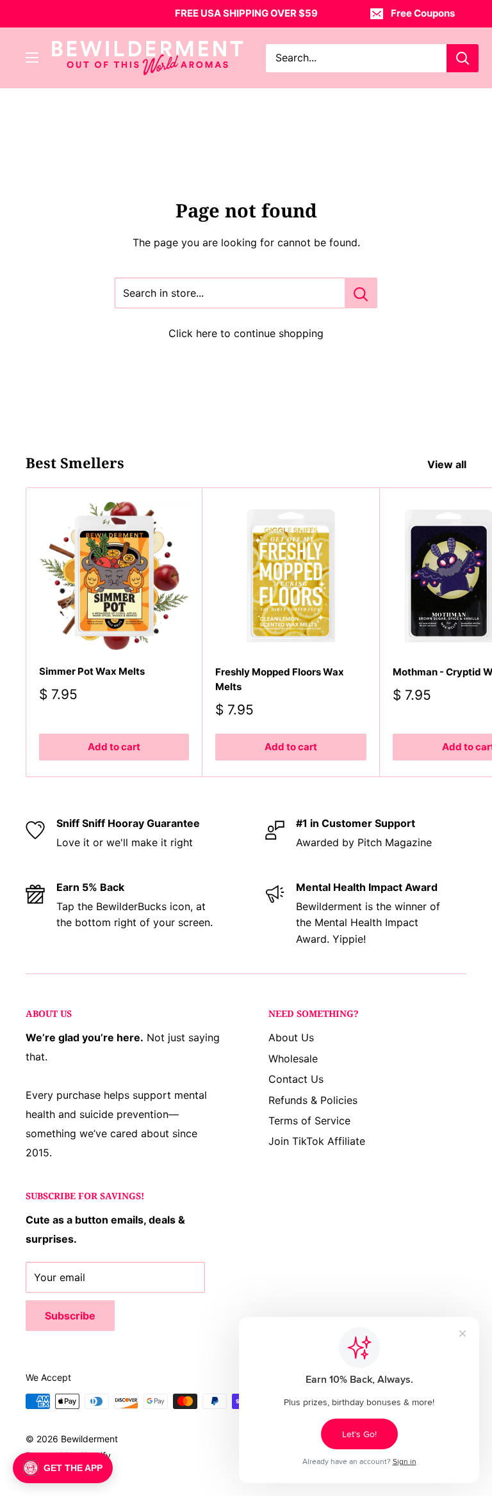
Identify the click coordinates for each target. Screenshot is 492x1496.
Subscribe (70, 1315)
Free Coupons (423, 13)
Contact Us (296, 1079)
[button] (63, 1468)
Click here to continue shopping (246, 333)
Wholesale (293, 1058)
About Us (291, 1037)
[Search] (463, 58)
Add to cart (114, 747)
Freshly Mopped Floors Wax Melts (279, 679)
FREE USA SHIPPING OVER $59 (246, 13)
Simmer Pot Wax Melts (92, 671)
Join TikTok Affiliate (316, 1141)
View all (448, 464)
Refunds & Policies (312, 1100)
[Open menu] (32, 57)
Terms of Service (309, 1120)
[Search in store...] (361, 293)
